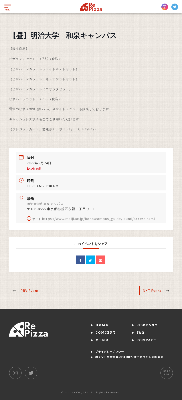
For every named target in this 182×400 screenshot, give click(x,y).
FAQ (140, 333)
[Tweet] (90, 259)
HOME (102, 325)
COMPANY (147, 325)
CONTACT (146, 340)
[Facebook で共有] (80, 259)
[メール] (100, 259)
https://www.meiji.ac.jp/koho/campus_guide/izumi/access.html (98, 218)
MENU (102, 340)
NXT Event (152, 290)
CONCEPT (105, 333)
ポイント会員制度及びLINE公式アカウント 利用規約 (129, 357)
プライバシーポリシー (109, 351)
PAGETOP (166, 373)
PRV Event (29, 290)
